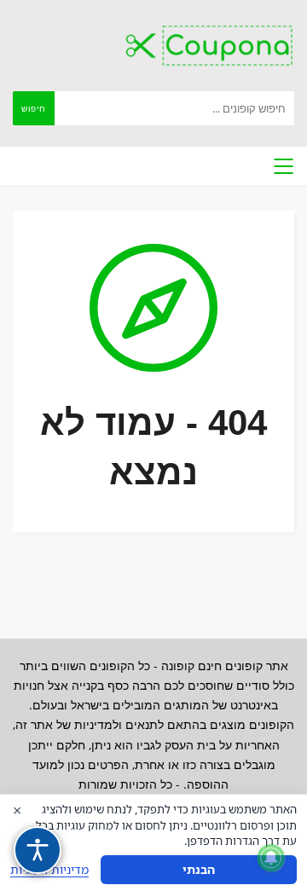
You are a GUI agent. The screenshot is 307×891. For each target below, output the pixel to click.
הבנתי (198, 869)
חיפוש (33, 108)
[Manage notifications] (271, 857)
